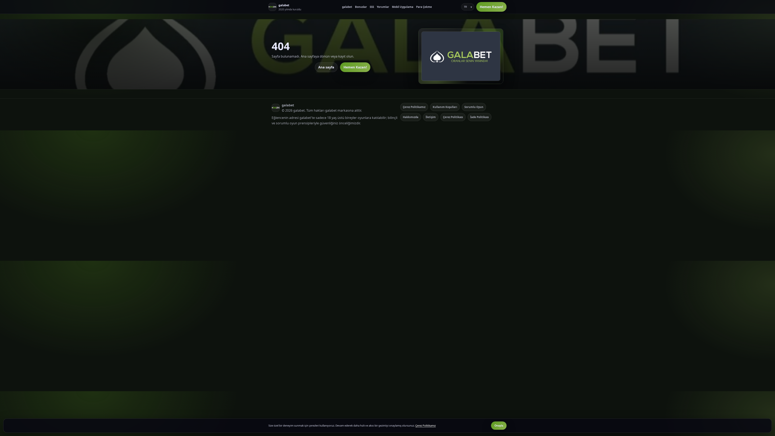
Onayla (498, 425)
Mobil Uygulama (402, 7)
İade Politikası (479, 117)
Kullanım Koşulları (445, 107)
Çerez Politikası (453, 117)
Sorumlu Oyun (473, 107)
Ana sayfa (326, 67)
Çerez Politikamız (414, 107)
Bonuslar (361, 7)
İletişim (431, 117)
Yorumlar (383, 7)
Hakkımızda (410, 117)
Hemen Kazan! (491, 7)
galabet (347, 7)
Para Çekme (424, 7)
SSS (372, 7)
